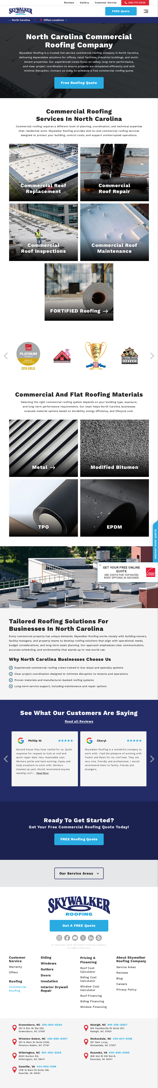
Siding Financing (92, 1001)
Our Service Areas (76, 873)
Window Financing (93, 1006)
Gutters (47, 969)
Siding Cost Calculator (88, 979)
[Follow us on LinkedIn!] (91, 938)
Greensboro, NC (29, 1024)
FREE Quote (121, 11)
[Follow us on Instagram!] (59, 938)
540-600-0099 (119, 1052)
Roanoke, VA (98, 1052)
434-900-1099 (46, 1066)
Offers (13, 972)
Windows (48, 963)
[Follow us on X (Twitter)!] (83, 938)
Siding (46, 957)
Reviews (69, 2)
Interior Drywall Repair (54, 988)
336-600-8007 (57, 1038)
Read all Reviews (79, 721)
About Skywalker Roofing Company (131, 959)
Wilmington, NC (29, 1052)
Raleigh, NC (98, 1024)
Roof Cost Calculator (88, 969)
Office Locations (54, 20)
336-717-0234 (137, 2)
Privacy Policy (126, 989)
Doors (46, 975)
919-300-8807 (117, 1024)
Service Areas (126, 967)
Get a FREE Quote (79, 925)
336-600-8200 (52, 1024)
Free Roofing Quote (79, 83)
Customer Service (106, 2)
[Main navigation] (146, 11)
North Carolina (21, 20)
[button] (5, 758)
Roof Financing (91, 995)
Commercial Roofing (17, 988)
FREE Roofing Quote (79, 839)
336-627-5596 (122, 1038)
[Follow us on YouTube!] (75, 938)
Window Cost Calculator (89, 988)
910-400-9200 (52, 1052)
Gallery (84, 2)
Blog (119, 978)
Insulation (49, 981)
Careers (121, 984)
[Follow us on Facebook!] (67, 938)
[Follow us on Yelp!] (99, 938)
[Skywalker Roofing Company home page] (20, 11)
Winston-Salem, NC (32, 1038)
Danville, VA (27, 1066)
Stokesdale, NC (100, 1038)
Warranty (15, 966)
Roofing (15, 981)
